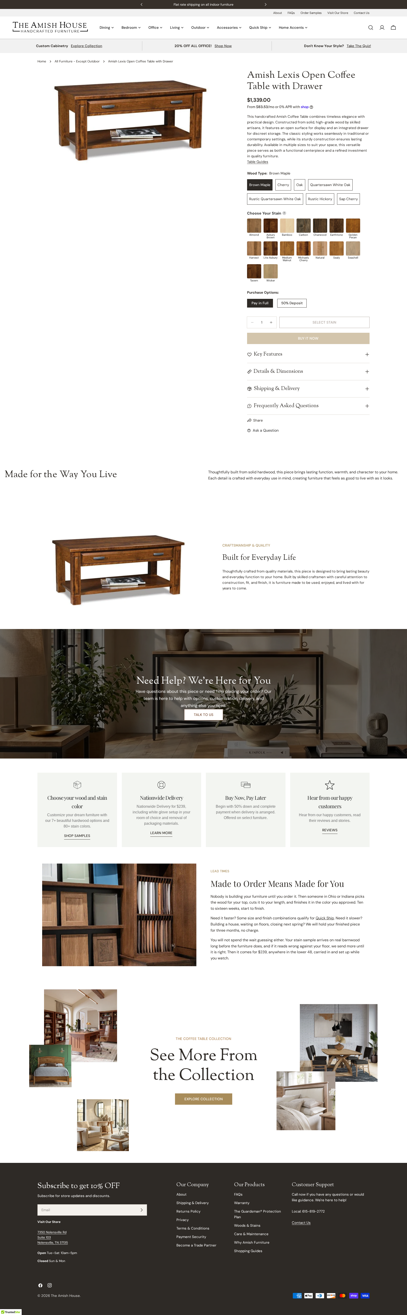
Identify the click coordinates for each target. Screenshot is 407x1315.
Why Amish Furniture (251, 1242)
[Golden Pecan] (353, 226)
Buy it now (308, 338)
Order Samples (311, 13)
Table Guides (257, 161)
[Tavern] (254, 271)
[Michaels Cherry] (304, 248)
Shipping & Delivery (192, 1203)
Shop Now (223, 46)
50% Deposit (292, 303)
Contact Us (362, 13)
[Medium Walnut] (287, 248)
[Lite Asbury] (271, 248)
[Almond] (254, 226)
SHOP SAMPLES (77, 835)
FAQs (291, 13)
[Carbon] (304, 226)
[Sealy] (337, 248)
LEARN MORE (161, 833)
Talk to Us (203, 714)
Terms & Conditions (192, 1228)
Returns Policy (188, 1211)
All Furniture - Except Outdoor (77, 61)
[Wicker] (271, 271)
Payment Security (191, 1236)
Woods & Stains (247, 1225)
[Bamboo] (287, 226)
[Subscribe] (142, 1210)
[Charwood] (320, 226)
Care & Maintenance (251, 1234)
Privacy (182, 1220)
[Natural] (320, 248)
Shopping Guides (248, 1251)
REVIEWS (330, 830)
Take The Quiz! (359, 46)
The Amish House (65, 1295)
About (277, 13)
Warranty (241, 1203)
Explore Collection (86, 46)
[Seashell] (353, 248)
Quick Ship (325, 918)
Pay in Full (260, 303)
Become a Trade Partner (196, 1245)
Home (41, 61)
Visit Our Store (337, 13)
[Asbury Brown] (271, 226)
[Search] (370, 27)
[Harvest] (254, 248)
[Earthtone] (337, 226)
